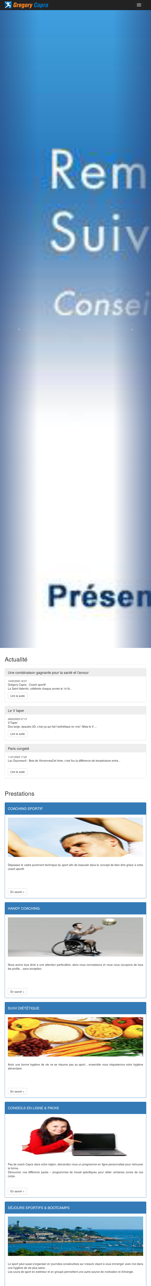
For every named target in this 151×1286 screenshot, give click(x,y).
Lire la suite (17, 696)
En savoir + (17, 892)
